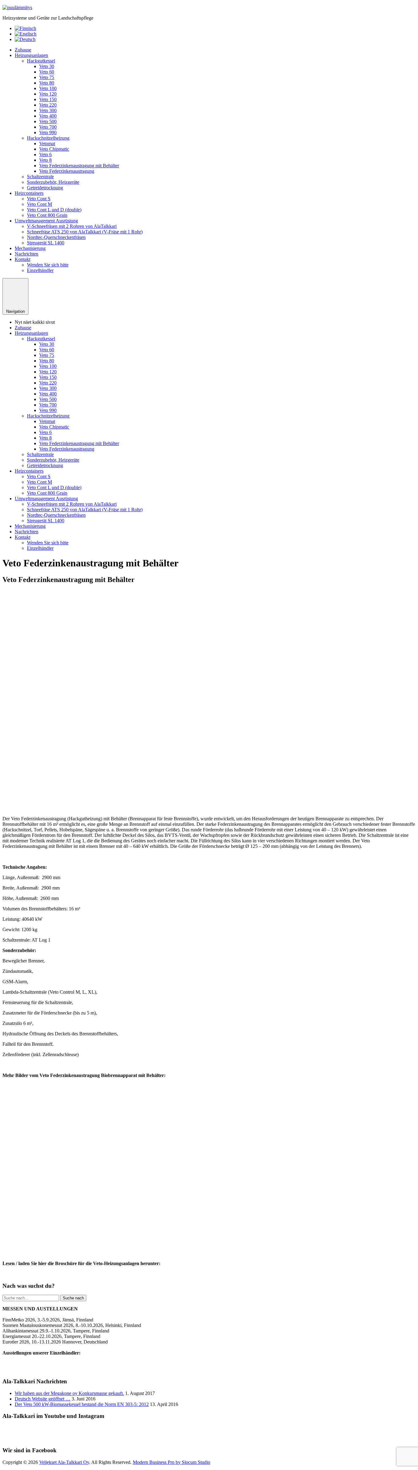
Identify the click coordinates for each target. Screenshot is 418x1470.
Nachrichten (26, 253)
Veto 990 (48, 132)
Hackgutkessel (41, 60)
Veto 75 (46, 77)
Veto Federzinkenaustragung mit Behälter (79, 165)
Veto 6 (45, 154)
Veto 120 (48, 93)
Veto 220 (48, 105)
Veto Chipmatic (54, 149)
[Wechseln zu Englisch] (25, 33)
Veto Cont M (39, 204)
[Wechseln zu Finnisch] (25, 28)
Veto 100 (48, 88)
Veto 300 (48, 110)
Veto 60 (46, 71)
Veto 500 (48, 121)
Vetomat (47, 143)
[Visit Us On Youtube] (201, 1438)
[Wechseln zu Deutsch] (25, 39)
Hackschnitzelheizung (48, 138)
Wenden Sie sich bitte (48, 264)
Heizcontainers (29, 193)
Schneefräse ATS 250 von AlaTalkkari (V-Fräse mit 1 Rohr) (85, 231)
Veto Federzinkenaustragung (66, 171)
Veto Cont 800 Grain (47, 215)
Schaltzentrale (40, 176)
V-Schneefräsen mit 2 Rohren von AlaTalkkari (72, 226)
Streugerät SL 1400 (45, 242)
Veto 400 (48, 116)
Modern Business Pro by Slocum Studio (171, 1462)
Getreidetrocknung (45, 187)
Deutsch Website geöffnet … (42, 1398)
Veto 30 (46, 66)
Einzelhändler (40, 270)
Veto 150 (48, 99)
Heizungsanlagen (31, 55)
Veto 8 (45, 160)
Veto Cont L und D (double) (54, 209)
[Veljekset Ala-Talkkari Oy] (17, 7)
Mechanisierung (30, 248)
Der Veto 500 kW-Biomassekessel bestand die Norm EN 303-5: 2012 (82, 1404)
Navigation (15, 311)
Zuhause (23, 49)
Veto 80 (46, 82)
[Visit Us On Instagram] (216, 1438)
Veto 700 (48, 127)
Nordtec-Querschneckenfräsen (56, 237)
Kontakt (22, 259)
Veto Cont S (38, 198)
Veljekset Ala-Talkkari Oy (64, 1462)
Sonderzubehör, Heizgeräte (53, 182)
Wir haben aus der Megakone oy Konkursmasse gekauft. (69, 1393)
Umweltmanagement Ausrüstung (46, 220)
